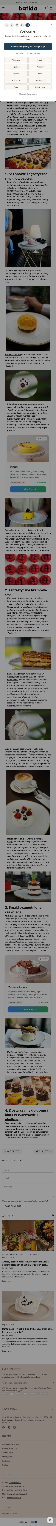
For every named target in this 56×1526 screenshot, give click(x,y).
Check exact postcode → (28, 94)
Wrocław (40, 67)
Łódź (40, 74)
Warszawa (16, 60)
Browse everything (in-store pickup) (28, 46)
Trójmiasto (16, 67)
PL (6, 25)
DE (22, 25)
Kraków (40, 60)
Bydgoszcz (40, 80)
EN (28, 25)
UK (12, 25)
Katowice (16, 80)
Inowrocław (40, 87)
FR (17, 25)
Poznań (16, 74)
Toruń (16, 87)
